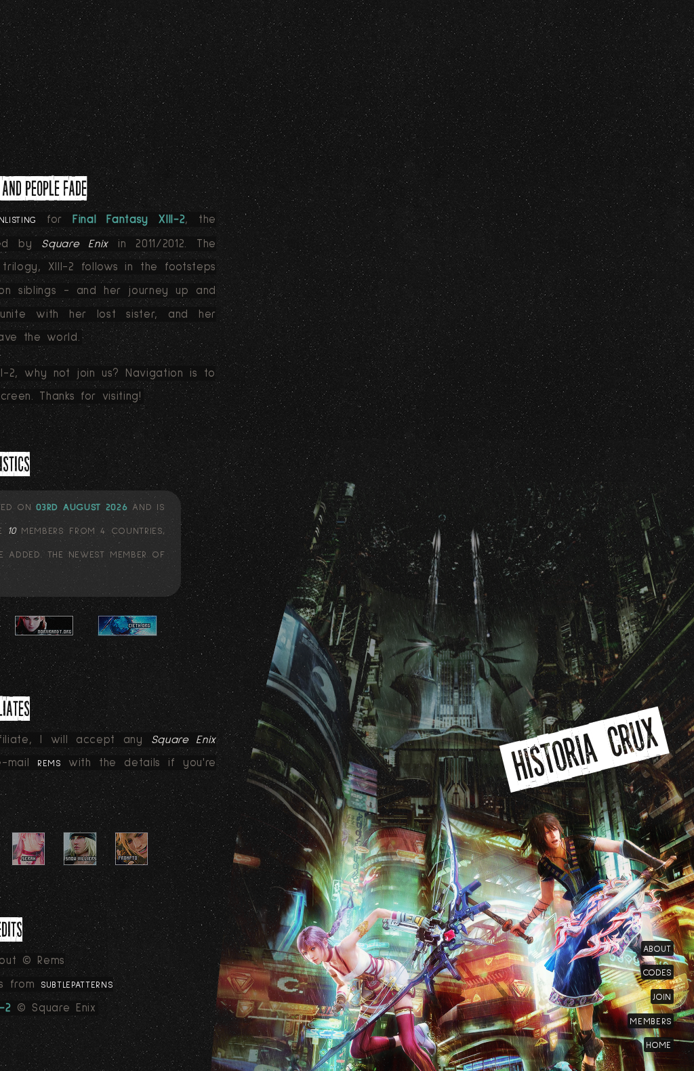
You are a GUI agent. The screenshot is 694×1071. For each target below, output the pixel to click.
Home (659, 1045)
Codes (657, 973)
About (657, 949)
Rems (49, 763)
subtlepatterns (77, 985)
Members (651, 1021)
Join (662, 997)
